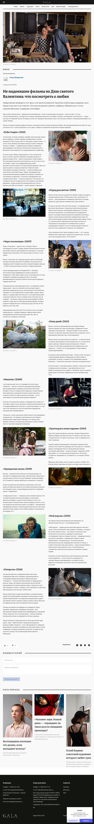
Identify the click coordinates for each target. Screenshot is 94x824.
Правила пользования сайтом (12, 799)
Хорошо (86, 821)
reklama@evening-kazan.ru (45, 790)
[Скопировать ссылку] (89, 645)
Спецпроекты (73, 6)
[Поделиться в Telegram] (85, 645)
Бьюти (22, 6)
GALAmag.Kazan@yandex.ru (15, 790)
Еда (52, 6)
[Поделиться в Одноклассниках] (81, 645)
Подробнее (73, 821)
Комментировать (11, 679)
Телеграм (66, 787)
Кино (37, 6)
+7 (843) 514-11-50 (14, 787)
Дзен (64, 793)
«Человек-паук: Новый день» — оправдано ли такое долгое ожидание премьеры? (48, 725)
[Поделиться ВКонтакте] (77, 645)
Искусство (45, 6)
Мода (16, 6)
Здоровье (30, 6)
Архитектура (61, 6)
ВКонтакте (66, 790)
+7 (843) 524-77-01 (44, 787)
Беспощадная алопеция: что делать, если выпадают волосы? (17, 745)
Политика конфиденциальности (12, 801)
